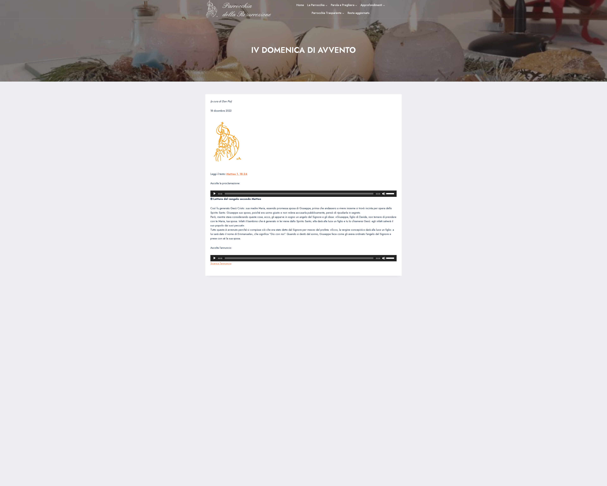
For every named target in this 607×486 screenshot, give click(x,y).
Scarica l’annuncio (220, 263)
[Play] (214, 193)
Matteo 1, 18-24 (236, 174)
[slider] (390, 193)
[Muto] (383, 193)
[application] (303, 194)
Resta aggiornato (359, 13)
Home (300, 5)
